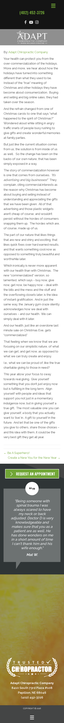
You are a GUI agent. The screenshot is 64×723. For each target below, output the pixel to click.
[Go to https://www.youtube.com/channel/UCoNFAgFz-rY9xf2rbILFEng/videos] (31, 22)
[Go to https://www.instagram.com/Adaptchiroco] (37, 22)
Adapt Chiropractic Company (28, 52)
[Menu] (32, 717)
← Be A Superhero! (17, 453)
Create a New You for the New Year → (34, 457)
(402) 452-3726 (32, 12)
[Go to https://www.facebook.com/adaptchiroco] (25, 22)
